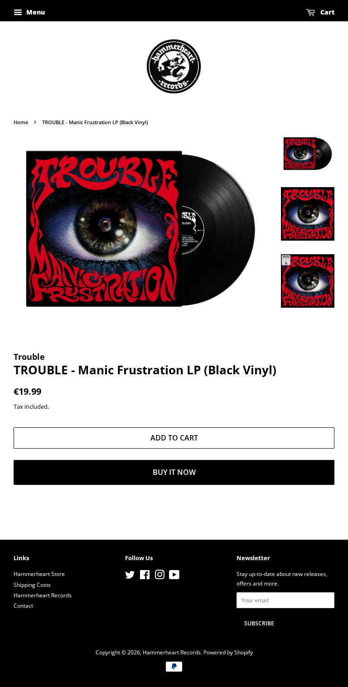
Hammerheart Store (39, 573)
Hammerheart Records (43, 595)
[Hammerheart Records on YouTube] (174, 576)
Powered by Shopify (228, 652)
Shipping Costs (32, 584)
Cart (326, 12)
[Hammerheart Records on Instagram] (159, 576)
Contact (23, 605)
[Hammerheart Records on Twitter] (130, 576)
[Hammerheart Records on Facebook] (145, 576)
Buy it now (174, 472)
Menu (34, 12)
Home (21, 122)
